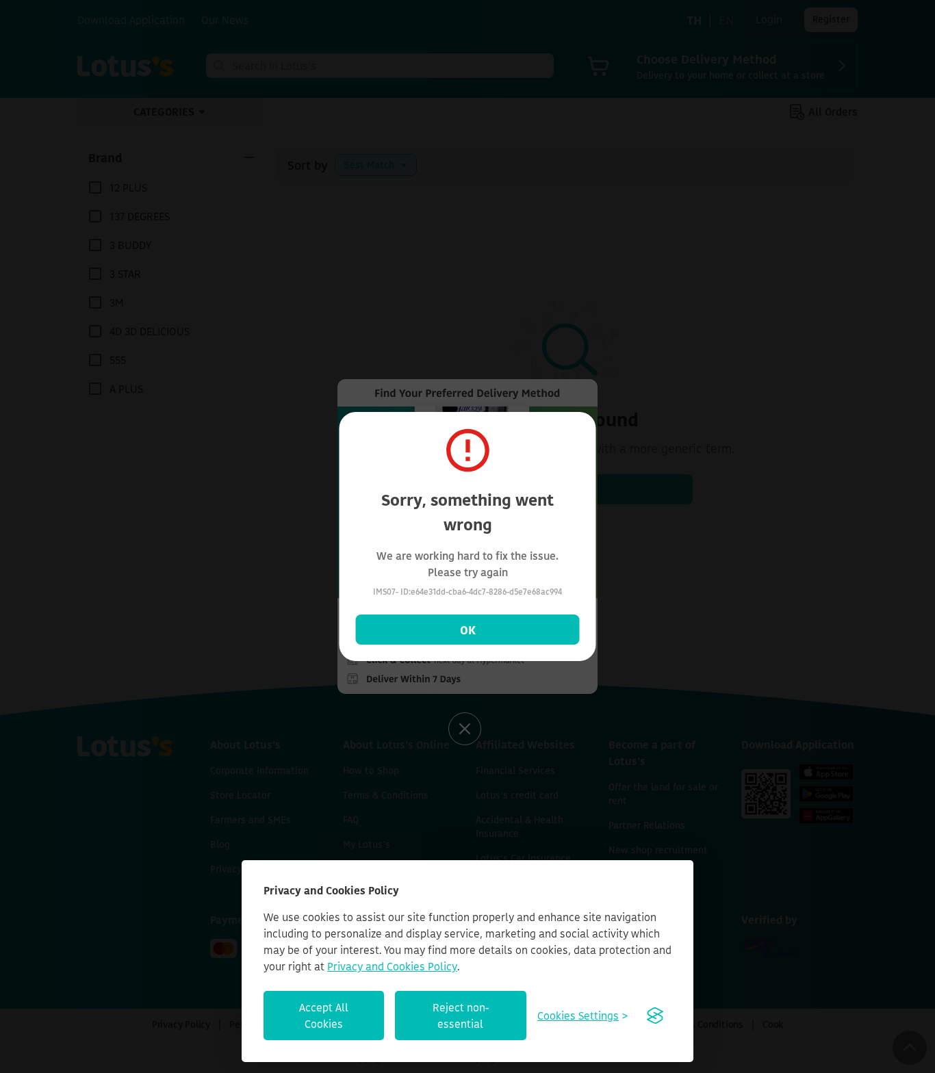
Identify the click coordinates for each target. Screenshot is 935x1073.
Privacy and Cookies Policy (392, 966)
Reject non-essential (461, 1015)
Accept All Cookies (323, 1015)
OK (468, 629)
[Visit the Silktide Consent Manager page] (655, 1015)
